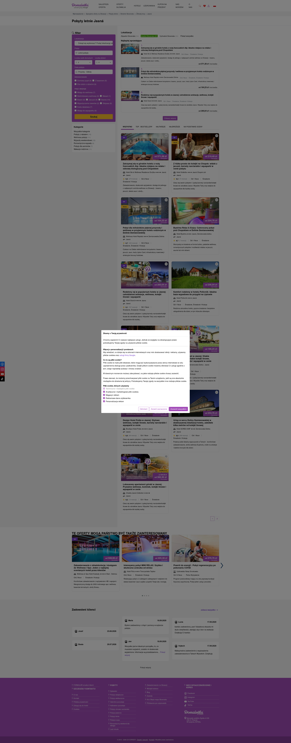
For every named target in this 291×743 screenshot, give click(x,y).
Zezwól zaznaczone (159, 409)
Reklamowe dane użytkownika (118, 398)
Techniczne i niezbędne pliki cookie (120, 388)
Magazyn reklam (112, 395)
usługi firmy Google (127, 355)
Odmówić (143, 409)
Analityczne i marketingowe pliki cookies (122, 391)
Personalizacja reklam (115, 401)
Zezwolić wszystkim (178, 409)
